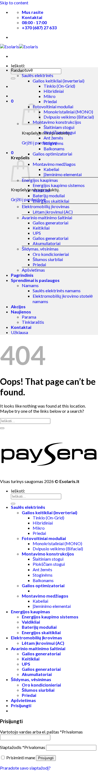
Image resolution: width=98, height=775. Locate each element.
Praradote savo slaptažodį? (25, 767)
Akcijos (18, 306)
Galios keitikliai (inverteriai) (58, 80)
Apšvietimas (33, 269)
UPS (37, 233)
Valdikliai (41, 190)
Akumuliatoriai (46, 243)
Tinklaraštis (33, 322)
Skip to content (14, 2)
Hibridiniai (54, 91)
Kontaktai (21, 327)
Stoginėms (53, 143)
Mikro (50, 96)
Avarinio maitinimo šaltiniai (47, 217)
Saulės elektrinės (37, 75)
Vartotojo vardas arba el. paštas (41, 731)
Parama (29, 316)
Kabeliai (51, 169)
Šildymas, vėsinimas (40, 248)
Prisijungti (46, 758)
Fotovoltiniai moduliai (53, 106)
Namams (30, 285)
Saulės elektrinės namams (57, 290)
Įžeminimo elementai (63, 174)
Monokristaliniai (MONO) (68, 111)
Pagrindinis (22, 275)
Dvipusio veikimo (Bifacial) (69, 116)
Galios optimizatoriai (52, 153)
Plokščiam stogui (60, 132)
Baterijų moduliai (49, 195)
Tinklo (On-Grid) (59, 85)
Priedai (50, 101)
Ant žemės (53, 137)
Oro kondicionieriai (51, 254)
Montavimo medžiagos (54, 164)
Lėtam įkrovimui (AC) (53, 211)
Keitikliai (41, 227)
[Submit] (13, 78)
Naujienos (21, 311)
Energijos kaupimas (40, 180)
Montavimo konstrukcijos (57, 122)
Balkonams (54, 148)
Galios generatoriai (50, 222)
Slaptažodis (22, 747)
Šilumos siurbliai (48, 259)
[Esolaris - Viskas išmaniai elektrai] (19, 46)
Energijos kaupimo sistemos (59, 185)
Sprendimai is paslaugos (35, 280)
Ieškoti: (18, 65)
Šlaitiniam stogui (59, 127)
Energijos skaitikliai (51, 201)
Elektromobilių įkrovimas (45, 206)
